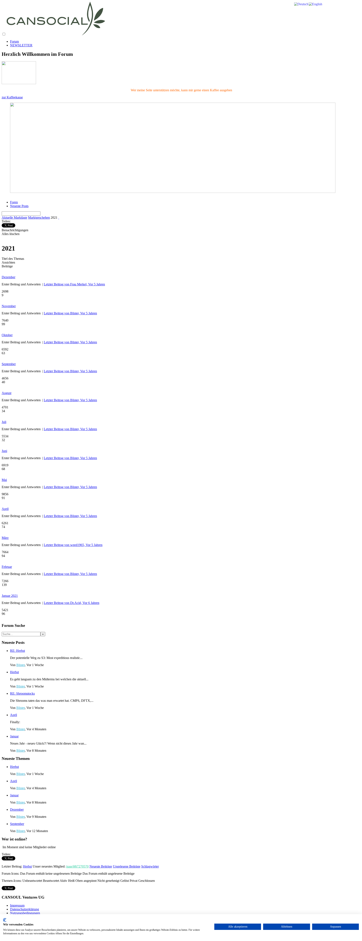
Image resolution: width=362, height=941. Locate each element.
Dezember (8, 277)
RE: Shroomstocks (22, 693)
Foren (14, 202)
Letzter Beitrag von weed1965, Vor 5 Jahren (73, 545)
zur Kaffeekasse (12, 97)
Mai (4, 480)
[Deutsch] (301, 4)
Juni (4, 451)
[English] (316, 4)
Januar (14, 736)
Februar (7, 567)
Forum (14, 41)
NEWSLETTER (21, 45)
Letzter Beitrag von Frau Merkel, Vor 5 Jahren (74, 284)
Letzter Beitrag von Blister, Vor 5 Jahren (70, 313)
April (5, 509)
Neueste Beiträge (100, 866)
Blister (20, 665)
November (9, 306)
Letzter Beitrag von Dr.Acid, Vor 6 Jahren (71, 603)
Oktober (7, 335)
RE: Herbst (17, 650)
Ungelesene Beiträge (126, 866)
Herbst (14, 672)
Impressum (17, 905)
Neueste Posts (19, 206)
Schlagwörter (150, 866)
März (5, 538)
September (9, 364)
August (6, 393)
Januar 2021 (10, 595)
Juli (4, 422)
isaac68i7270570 (77, 866)
